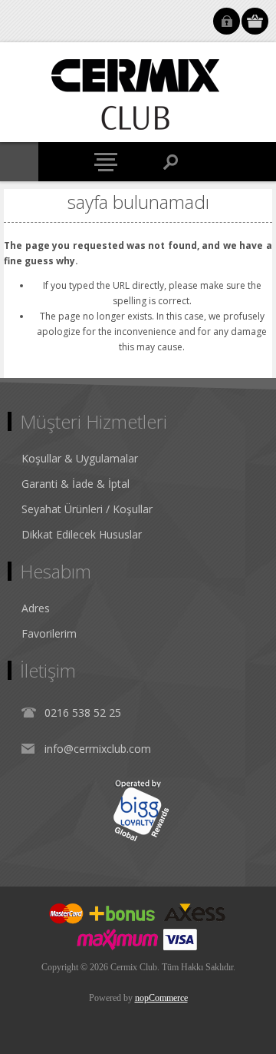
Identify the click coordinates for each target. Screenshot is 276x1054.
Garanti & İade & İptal (75, 483)
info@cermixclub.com (97, 748)
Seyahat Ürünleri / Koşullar (87, 509)
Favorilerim (49, 633)
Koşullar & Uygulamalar (79, 458)
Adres (35, 608)
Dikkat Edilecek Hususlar (81, 534)
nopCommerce (161, 998)
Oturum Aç (226, 21)
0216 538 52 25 (82, 712)
